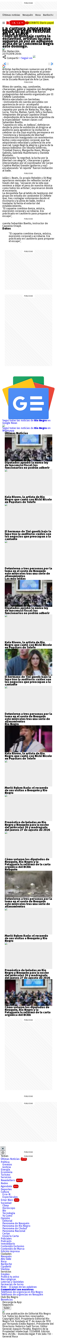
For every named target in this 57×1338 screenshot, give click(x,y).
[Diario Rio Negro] (3, 1311)
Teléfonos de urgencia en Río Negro (22, 1292)
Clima (5, 1205)
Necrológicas (8, 1279)
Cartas (6, 1233)
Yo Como (7, 1216)
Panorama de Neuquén (15, 1223)
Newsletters (11, 1180)
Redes (4, 1183)
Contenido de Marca (12, 1249)
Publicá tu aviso (10, 1277)
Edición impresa (10, 1251)
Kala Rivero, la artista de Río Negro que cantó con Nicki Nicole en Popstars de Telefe (28, 499)
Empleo (5, 1274)
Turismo (5, 1175)
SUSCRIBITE (39, 22)
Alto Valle (6, 1259)
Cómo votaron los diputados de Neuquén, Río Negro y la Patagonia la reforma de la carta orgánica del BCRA (28, 863)
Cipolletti (6, 1266)
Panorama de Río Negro (16, 1226)
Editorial (7, 1221)
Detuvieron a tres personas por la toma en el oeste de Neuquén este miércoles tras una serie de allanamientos (28, 572)
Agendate (9, 1186)
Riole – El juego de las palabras (19, 1287)
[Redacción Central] (3, 48)
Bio (4, 1210)
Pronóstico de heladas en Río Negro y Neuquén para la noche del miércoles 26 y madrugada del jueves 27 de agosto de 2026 (27, 826)
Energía (5, 1169)
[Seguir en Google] (3, 66)
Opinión (5, 1218)
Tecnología (8, 1213)
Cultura (5, 1192)
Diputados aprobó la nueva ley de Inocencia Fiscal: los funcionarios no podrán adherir (27, 465)
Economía (6, 1172)
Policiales (6, 1238)
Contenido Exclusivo (12, 1246)
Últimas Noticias (13, 1158)
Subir (7, 1307)
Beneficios (7, 1299)
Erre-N (6, 1194)
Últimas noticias (11, 15)
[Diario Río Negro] (17, 22)
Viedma (5, 1269)
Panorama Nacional (13, 1231)
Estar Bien (10, 1199)
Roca (38, 15)
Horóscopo (8, 1208)
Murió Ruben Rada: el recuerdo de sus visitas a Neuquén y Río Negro (26, 790)
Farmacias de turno (12, 1284)
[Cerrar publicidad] (3, 1148)
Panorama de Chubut (14, 1228)
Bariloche (48, 15)
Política (5, 1162)
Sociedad (6, 1203)
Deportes (6, 1189)
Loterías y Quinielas (12, 1282)
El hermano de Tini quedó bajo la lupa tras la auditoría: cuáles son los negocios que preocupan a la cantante (28, 535)
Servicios (6, 1177)
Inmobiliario (8, 1243)
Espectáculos (10, 1197)
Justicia (6, 1167)
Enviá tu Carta (10, 1236)
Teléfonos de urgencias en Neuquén (22, 1294)
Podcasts (6, 1241)
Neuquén (27, 15)
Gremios (7, 1164)
